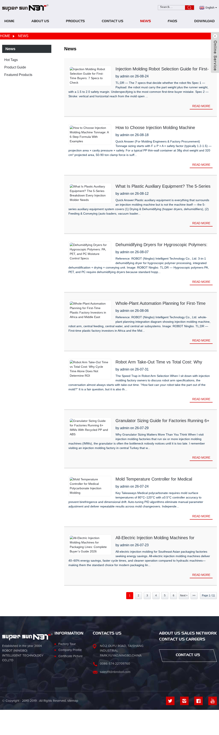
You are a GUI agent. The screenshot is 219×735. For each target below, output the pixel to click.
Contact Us (112, 22)
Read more (201, 106)
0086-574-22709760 (115, 663)
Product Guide (15, 67)
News (145, 22)
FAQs (172, 22)
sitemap (72, 700)
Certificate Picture (70, 656)
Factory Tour (67, 644)
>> (193, 595)
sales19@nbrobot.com (115, 672)
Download (204, 22)
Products (75, 22)
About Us (40, 22)
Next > (184, 595)
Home (9, 22)
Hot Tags (11, 60)
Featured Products (18, 75)
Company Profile (70, 650)
